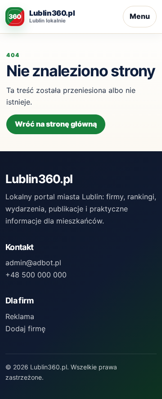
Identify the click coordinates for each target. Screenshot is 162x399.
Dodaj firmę (25, 328)
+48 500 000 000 (36, 274)
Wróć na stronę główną (56, 123)
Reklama (19, 316)
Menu (140, 16)
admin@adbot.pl (33, 262)
